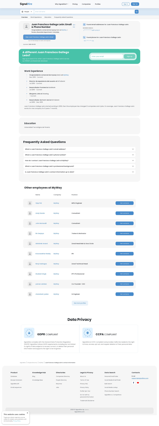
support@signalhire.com (140, 378)
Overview (24, 17)
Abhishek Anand (42, 244)
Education (48, 17)
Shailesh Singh (41, 274)
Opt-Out (74, 26)
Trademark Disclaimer (87, 401)
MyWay (64, 30)
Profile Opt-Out (85, 391)
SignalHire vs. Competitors (113, 395)
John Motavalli (41, 223)
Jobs (57, 387)
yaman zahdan (41, 284)
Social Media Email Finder (113, 380)
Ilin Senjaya (40, 233)
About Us (83, 376)
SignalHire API (15, 384)
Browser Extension (16, 380)
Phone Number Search (112, 391)
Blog (33, 376)
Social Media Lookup (111, 387)
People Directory (61, 380)
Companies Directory (63, 376)
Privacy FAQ (84, 384)
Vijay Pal (39, 203)
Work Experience (36, 17)
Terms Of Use (84, 380)
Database (14, 376)
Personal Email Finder (111, 376)
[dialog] (15, 417)
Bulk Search (108, 384)
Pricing (75, 4)
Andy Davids (40, 213)
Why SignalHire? (61, 4)
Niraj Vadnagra (41, 264)
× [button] (27, 413)
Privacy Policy (84, 387)
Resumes (59, 384)
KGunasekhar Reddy (43, 254)
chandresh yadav (42, 294)
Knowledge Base (37, 380)
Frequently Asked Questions (63, 17)
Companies (86, 4)
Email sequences (16, 387)
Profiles (97, 4)
